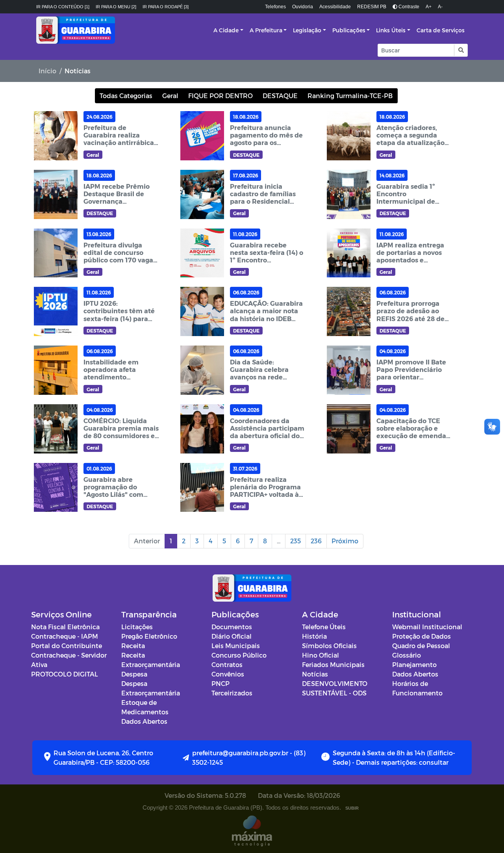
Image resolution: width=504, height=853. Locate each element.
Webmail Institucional (427, 626)
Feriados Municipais (333, 664)
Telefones (275, 6)
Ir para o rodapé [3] (166, 6)
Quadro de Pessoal (421, 645)
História (314, 636)
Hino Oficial (320, 655)
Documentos (231, 626)
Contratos (227, 664)
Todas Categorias (126, 95)
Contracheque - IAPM (64, 636)
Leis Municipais (235, 645)
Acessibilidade (335, 6)
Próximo (345, 541)
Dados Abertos (144, 721)
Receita (133, 645)
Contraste (408, 6)
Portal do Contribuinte (66, 645)
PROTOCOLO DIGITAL (64, 674)
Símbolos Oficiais (329, 645)
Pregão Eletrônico (149, 636)
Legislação (307, 30)
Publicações (348, 30)
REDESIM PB (371, 6)
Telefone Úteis (324, 626)
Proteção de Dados (421, 636)
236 (316, 541)
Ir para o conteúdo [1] (62, 6)
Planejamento (414, 664)
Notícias (315, 674)
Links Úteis (391, 30)
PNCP (220, 683)
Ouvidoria (302, 6)
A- (440, 6)
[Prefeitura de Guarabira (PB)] (75, 30)
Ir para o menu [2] (116, 6)
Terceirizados (231, 693)
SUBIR (352, 808)
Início (47, 70)
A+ (429, 6)
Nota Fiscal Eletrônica (65, 626)
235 (295, 541)
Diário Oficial (231, 636)
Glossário (406, 655)
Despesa (134, 674)
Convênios (227, 674)
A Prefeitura (266, 30)
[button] (460, 50)
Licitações (137, 626)
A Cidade (226, 30)
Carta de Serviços (441, 30)
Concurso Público (239, 655)
